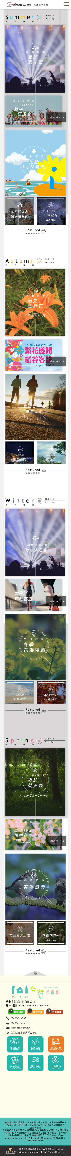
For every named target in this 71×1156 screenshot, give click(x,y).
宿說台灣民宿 (49, 1133)
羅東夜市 (18, 1130)
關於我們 (62, 1133)
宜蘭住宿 (31, 1123)
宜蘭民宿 (11, 1125)
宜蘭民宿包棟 (23, 1133)
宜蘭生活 (53, 1130)
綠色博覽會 (19, 1123)
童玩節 (8, 1123)
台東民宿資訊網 (56, 1123)
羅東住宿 (64, 1130)
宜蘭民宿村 (35, 1128)
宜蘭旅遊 (36, 1133)
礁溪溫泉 (6, 1130)
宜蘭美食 (58, 1125)
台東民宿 (47, 1125)
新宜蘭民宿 (34, 1125)
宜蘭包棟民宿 (31, 1130)
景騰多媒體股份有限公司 (19, 1135)
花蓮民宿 (42, 1123)
